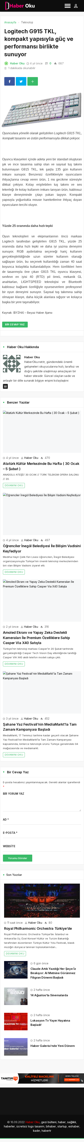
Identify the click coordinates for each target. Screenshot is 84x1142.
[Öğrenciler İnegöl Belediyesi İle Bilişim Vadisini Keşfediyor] (42, 514)
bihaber (51, 1126)
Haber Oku (17, 63)
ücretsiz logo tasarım (30, 1126)
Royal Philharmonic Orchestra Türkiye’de (38, 928)
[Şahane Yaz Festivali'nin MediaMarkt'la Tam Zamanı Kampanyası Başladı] (42, 692)
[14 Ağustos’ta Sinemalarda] (16, 996)
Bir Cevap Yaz (15, 324)
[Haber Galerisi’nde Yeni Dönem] (16, 1046)
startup (62, 1126)
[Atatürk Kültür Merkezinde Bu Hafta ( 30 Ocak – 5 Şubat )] (42, 432)
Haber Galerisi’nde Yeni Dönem (52, 1046)
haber (62, 1122)
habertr (46, 1130)
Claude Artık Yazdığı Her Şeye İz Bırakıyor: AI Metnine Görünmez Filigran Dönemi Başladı (53, 973)
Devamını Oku (14, 485)
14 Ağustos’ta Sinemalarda (49, 995)
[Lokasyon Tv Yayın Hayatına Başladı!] (16, 1021)
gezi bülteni (48, 1122)
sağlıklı (71, 1122)
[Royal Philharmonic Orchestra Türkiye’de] (42, 901)
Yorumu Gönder (17, 858)
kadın (36, 1130)
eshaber (73, 1126)
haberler (9, 1126)
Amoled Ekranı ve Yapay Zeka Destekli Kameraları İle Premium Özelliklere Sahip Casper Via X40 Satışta (36, 637)
